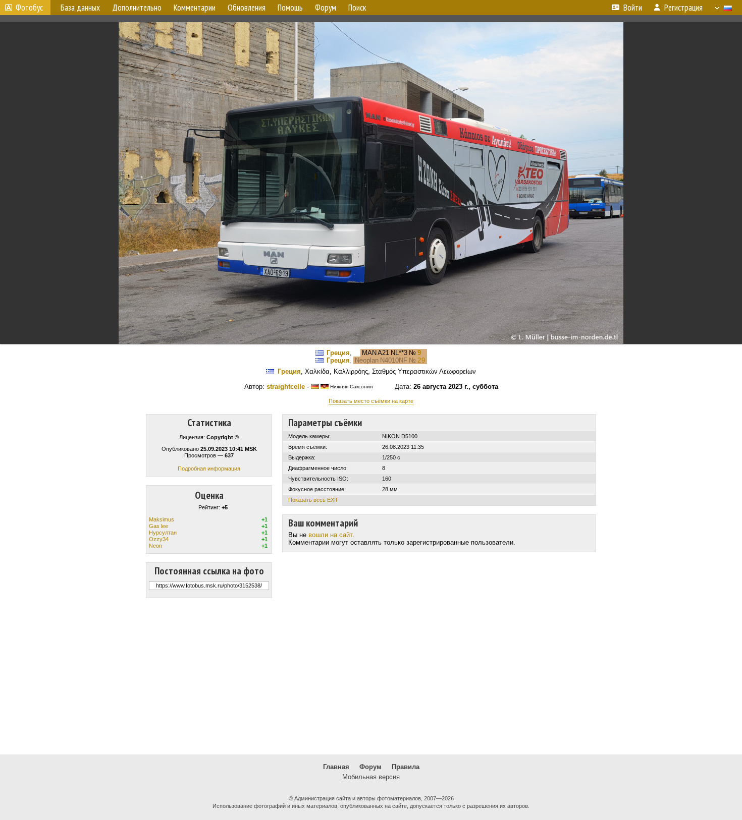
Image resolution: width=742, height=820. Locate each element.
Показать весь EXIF (313, 500)
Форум (370, 767)
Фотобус (29, 7)
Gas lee (158, 526)
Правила (405, 767)
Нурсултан (163, 533)
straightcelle (286, 386)
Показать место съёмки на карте (371, 401)
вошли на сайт (330, 535)
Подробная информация (209, 468)
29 (421, 360)
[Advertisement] (371, 676)
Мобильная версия (371, 777)
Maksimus (161, 519)
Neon (155, 546)
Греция (338, 353)
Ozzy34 (159, 539)
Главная (336, 767)
